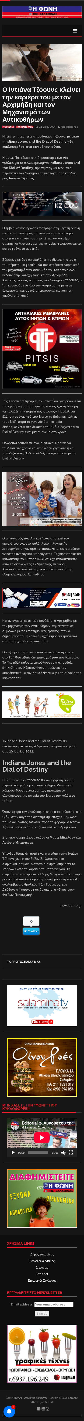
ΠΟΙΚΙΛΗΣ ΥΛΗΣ (25, 127)
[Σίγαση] (63, 1152)
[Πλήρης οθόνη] (71, 1152)
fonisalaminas (69, 126)
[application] (42, 1137)
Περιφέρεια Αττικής (42, 1261)
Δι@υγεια (42, 1267)
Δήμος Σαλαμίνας (42, 1254)
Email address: (22, 1304)
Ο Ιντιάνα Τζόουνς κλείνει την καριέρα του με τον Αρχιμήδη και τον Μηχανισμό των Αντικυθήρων (41, 104)
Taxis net (42, 1274)
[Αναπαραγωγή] (13, 1152)
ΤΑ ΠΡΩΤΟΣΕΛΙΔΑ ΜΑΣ (24, 962)
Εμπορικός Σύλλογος (42, 1280)
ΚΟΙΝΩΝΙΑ (8, 127)
